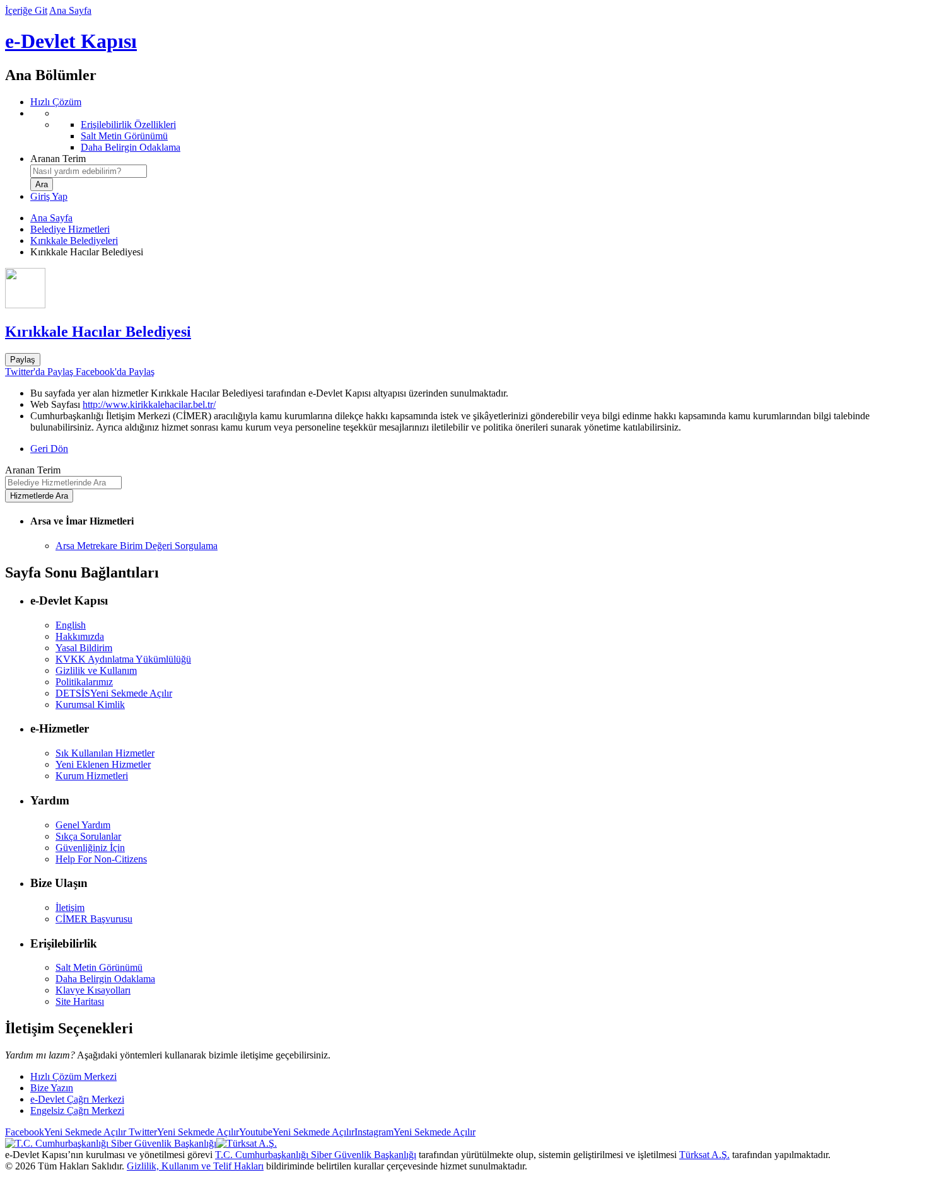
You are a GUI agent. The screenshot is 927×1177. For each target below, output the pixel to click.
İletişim (70, 907)
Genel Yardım (82, 825)
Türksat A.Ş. (704, 1154)
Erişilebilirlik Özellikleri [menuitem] (128, 124)
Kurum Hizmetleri (91, 775)
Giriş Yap (48, 196)
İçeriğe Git (26, 10)
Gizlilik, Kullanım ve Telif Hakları (195, 1166)
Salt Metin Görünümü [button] (99, 967)
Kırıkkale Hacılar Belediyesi (98, 331)
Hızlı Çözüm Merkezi (73, 1076)
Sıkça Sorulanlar (88, 836)
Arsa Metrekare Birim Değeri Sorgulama (136, 545)
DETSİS (113, 693)
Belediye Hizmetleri (70, 229)
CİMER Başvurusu (93, 918)
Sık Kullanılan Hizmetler (104, 753)
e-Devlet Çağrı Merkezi (77, 1099)
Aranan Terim (58, 158)
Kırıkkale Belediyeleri (74, 240)
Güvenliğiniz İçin (90, 847)
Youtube (296, 1132)
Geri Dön (49, 448)
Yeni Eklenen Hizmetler (103, 764)
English (70, 625)
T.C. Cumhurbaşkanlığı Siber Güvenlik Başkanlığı (315, 1154)
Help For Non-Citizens (101, 859)
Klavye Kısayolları (93, 990)
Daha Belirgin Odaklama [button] (105, 978)
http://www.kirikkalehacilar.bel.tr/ (149, 404)
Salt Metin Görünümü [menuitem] (124, 135)
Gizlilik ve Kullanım (96, 670)
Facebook (65, 1132)
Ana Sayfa (70, 10)
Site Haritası (79, 1001)
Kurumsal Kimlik (90, 704)
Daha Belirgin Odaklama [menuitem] (130, 147)
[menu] (476, 130)
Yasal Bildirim (83, 647)
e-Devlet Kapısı (71, 41)
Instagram (414, 1132)
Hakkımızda (79, 636)
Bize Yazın (51, 1087)
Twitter (182, 1132)
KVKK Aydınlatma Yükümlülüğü (123, 659)
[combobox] (88, 171)
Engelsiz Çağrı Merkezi (77, 1110)
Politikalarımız (84, 681)
